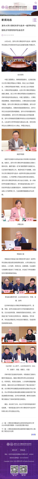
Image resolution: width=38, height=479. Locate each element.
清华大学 (14, 450)
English (15, 3)
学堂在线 (22, 450)
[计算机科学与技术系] (14, 7)
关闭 (33, 434)
